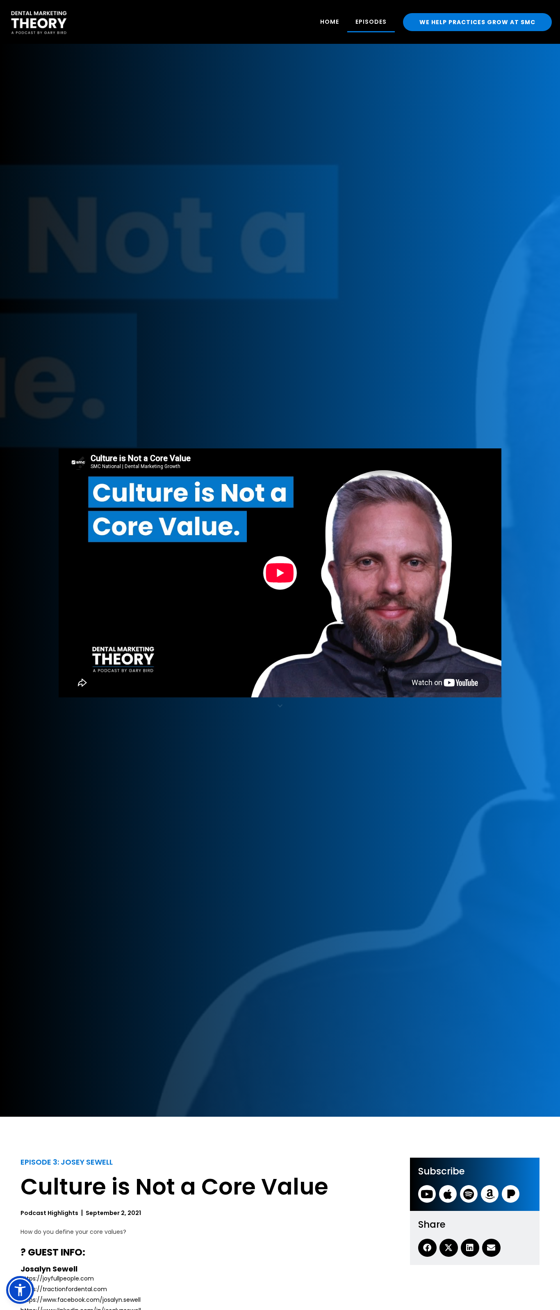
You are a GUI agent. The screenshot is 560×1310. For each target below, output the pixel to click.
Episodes (371, 22)
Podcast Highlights (49, 1213)
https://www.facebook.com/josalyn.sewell (80, 1300)
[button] (20, 1290)
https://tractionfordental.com (63, 1289)
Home (329, 22)
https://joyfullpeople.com (57, 1278)
